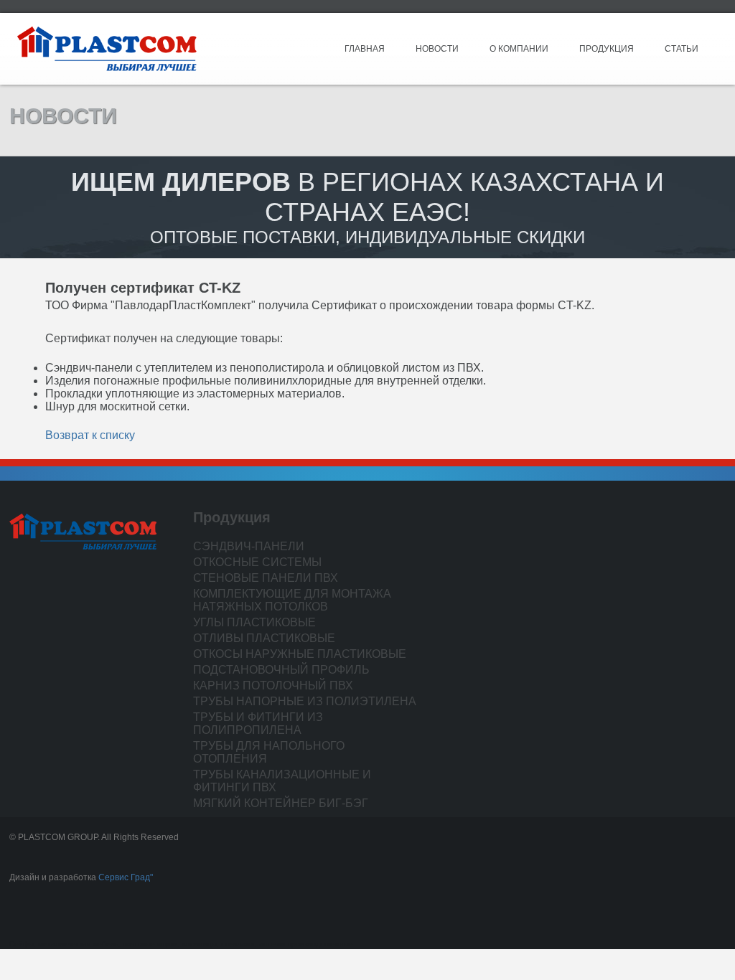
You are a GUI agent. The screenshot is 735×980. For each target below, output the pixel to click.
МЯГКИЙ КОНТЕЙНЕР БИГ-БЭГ (280, 803)
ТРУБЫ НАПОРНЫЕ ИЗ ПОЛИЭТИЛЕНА (304, 701)
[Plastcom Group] (106, 48)
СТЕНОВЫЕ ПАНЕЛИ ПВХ (265, 578)
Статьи (681, 49)
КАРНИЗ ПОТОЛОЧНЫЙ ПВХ (273, 685)
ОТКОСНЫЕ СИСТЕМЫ (257, 562)
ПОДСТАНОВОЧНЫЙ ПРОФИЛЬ (281, 670)
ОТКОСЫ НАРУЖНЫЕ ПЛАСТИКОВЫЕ (299, 654)
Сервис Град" (125, 877)
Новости (437, 49)
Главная (365, 49)
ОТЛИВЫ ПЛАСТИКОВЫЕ (264, 638)
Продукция (606, 49)
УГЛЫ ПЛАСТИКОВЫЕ (254, 622)
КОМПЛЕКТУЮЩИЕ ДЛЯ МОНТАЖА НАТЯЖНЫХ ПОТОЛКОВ (292, 600)
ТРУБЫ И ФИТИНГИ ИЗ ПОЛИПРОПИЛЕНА (258, 723)
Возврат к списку (90, 435)
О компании (519, 49)
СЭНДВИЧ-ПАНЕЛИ (248, 546)
